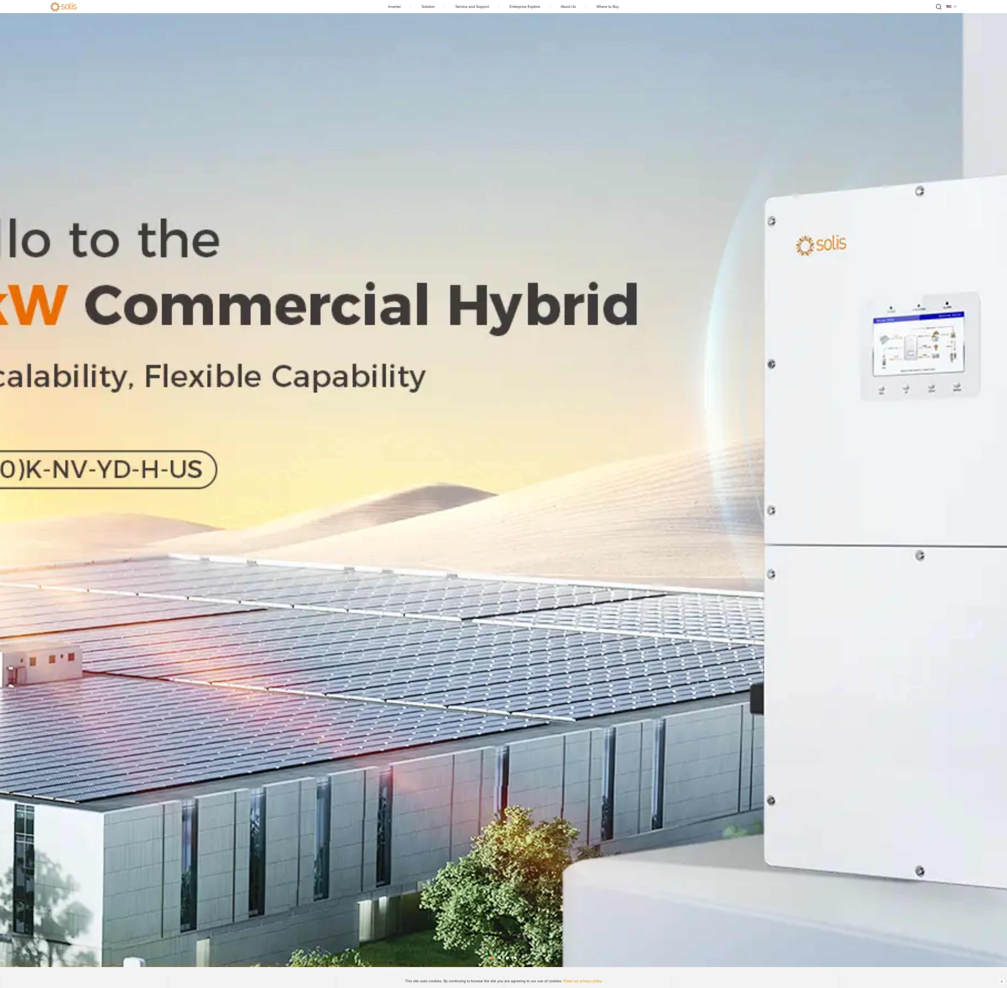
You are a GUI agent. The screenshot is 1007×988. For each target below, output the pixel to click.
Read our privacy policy (582, 981)
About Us (568, 6)
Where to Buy (607, 6)
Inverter (394, 6)
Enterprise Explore (525, 6)
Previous (10, 484)
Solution (428, 6)
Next (996, 484)
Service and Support (472, 6)
